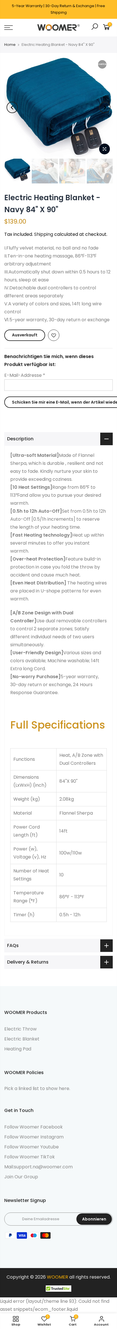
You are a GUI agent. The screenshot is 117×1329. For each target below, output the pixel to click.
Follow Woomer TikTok (29, 1157)
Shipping (43, 234)
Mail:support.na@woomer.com (38, 1167)
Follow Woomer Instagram (34, 1137)
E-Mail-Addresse (24, 375)
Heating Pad (17, 1049)
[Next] (104, 107)
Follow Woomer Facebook (33, 1127)
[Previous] (12, 107)
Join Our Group (21, 1176)
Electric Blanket (21, 1039)
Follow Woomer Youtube (31, 1147)
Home (10, 44)
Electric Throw (20, 1029)
